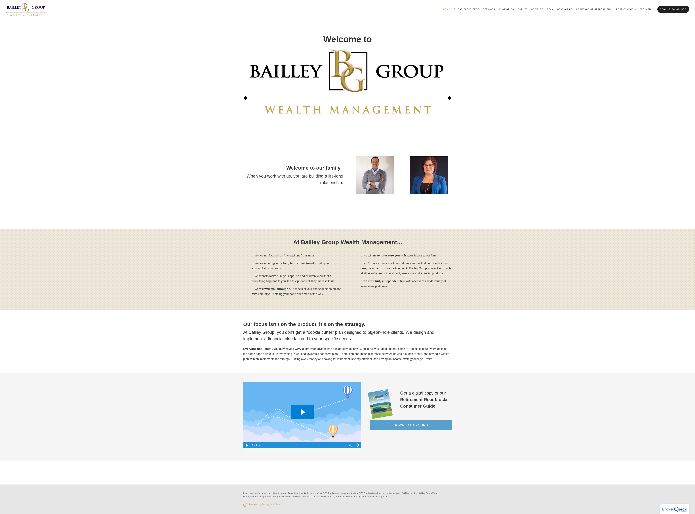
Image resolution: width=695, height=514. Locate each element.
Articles (537, 9)
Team (550, 9)
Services (489, 9)
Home (446, 9)
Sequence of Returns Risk (594, 9)
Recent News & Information (635, 9)
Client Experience (466, 9)
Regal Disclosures (673, 9)
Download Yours (411, 425)
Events (523, 9)
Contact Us (564, 9)
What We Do (506, 9)
